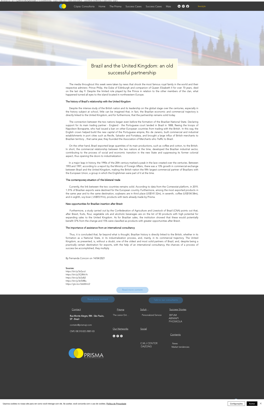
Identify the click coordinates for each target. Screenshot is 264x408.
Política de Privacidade (116, 403)
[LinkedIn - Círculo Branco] (114, 336)
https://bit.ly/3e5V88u (76, 281)
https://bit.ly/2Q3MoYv (77, 275)
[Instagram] (183, 6)
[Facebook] (187, 6)
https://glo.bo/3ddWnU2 (78, 284)
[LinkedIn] (179, 6)
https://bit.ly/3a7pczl (76, 271)
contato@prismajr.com (81, 325)
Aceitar (252, 403)
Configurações (236, 403)
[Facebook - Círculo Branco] (117, 336)
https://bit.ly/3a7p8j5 (76, 278)
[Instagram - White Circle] (121, 336)
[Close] (260, 403)
